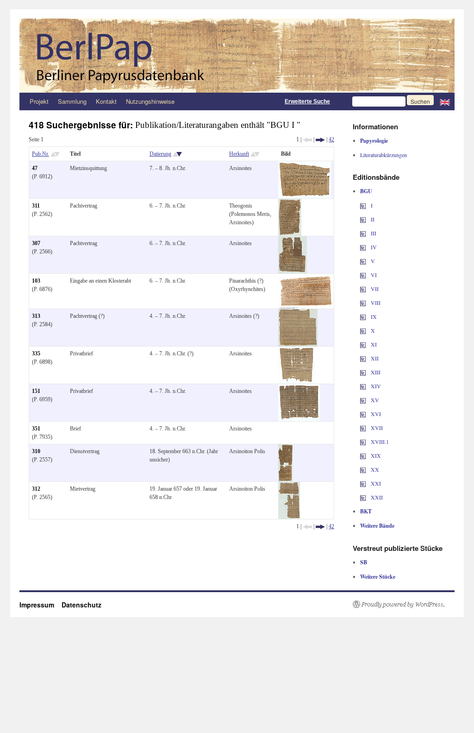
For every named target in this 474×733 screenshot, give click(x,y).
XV (374, 400)
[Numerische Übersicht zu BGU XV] (363, 400)
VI (373, 274)
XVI (375, 413)
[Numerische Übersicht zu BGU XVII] (363, 427)
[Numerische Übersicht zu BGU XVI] (363, 413)
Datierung (160, 154)
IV (373, 247)
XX (374, 469)
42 (331, 139)
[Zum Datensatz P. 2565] (289, 486)
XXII (376, 497)
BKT (366, 511)
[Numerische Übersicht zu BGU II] (363, 219)
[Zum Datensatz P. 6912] (304, 165)
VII (374, 288)
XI (373, 344)
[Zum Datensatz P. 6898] (296, 351)
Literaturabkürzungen (383, 154)
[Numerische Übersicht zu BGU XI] (363, 344)
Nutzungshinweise (150, 101)
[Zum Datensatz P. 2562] (289, 203)
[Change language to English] (445, 101)
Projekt (39, 101)
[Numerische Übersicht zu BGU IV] (363, 247)
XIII (374, 372)
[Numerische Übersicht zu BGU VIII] (363, 302)
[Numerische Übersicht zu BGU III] (363, 233)
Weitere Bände (377, 526)
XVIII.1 (379, 441)
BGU (366, 191)
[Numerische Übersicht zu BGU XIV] (363, 386)
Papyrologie (374, 141)
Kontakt (106, 101)
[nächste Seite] (320, 139)
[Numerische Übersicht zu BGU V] (363, 261)
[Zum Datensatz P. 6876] (306, 278)
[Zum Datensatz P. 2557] (285, 448)
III (372, 233)
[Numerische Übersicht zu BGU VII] (363, 288)
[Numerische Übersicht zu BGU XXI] (363, 483)
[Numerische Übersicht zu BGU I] (363, 205)
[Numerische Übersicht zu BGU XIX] (363, 455)
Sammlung (72, 101)
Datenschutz (81, 604)
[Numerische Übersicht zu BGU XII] (363, 358)
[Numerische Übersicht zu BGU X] (363, 330)
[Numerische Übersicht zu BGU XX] (363, 469)
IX (373, 316)
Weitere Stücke (377, 577)
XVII (376, 427)
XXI (375, 483)
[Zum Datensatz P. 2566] (292, 240)
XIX (375, 455)
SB (363, 562)
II (371, 219)
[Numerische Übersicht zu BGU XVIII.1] (363, 441)
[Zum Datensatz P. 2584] (298, 313)
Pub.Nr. (40, 154)
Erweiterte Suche (307, 101)
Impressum (40, 604)
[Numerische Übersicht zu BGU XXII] (363, 497)
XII (374, 358)
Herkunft (239, 154)
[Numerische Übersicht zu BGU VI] (363, 274)
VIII (374, 302)
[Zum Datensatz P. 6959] (299, 388)
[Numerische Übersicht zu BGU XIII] (363, 372)
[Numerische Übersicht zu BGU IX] (363, 316)
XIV (375, 386)
